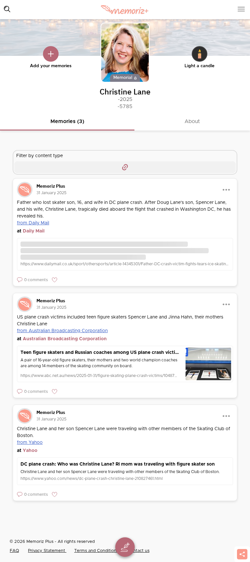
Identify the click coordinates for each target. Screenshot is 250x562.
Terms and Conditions (97, 551)
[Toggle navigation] (7, 9)
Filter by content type (39, 156)
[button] (32, 280)
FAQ (14, 551)
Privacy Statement (47, 551)
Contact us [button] (138, 551)
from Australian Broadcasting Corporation (62, 331)
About (192, 121)
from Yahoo (30, 442)
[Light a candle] (199, 54)
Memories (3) (67, 121)
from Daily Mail (33, 223)
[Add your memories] (51, 54)
